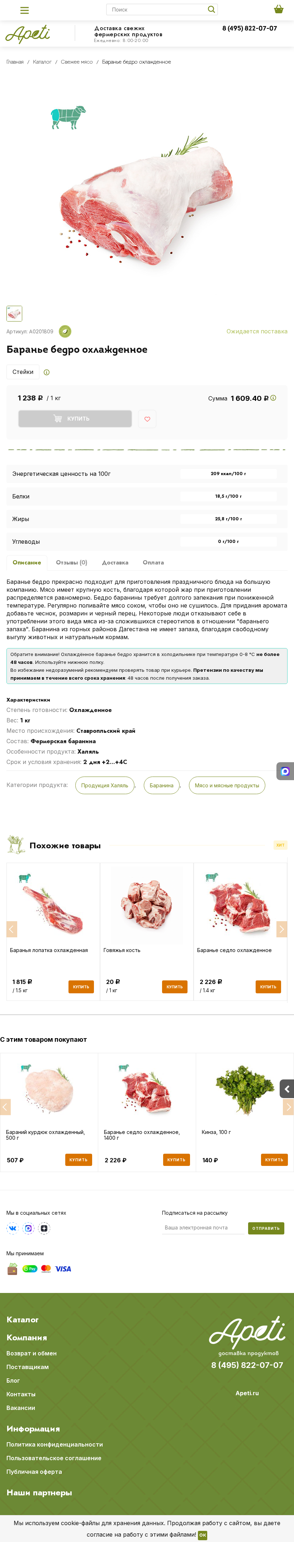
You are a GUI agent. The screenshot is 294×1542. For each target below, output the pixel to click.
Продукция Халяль (104, 785)
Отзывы (71, 562)
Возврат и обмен (31, 1353)
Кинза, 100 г (216, 1132)
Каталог (22, 1319)
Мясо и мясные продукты (227, 785)
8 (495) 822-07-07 (249, 29)
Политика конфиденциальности (54, 1444)
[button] (5, 1107)
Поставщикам (27, 1366)
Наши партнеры (39, 1492)
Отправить (266, 1228)
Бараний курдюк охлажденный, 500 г (45, 1135)
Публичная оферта (34, 1471)
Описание (27, 562)
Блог (13, 1380)
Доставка (115, 562)
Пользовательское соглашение (53, 1458)
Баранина (162, 785)
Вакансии (20, 1407)
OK (202, 1535)
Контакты (20, 1394)
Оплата (153, 562)
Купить (79, 1160)
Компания (26, 1337)
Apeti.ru (247, 1393)
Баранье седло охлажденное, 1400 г (142, 1135)
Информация (33, 1428)
